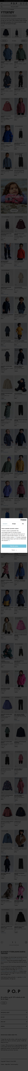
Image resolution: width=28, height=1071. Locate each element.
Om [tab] (23, 523)
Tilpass (13, 550)
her (15, 537)
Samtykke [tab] (5, 523)
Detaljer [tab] (14, 523)
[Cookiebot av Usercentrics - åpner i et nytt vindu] (20, 520)
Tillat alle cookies (14, 546)
